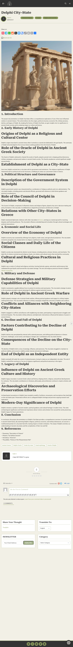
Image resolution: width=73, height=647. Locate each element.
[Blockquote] (25, 495)
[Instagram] (32, 644)
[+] (35, 495)
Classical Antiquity (27, 18)
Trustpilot (5, 527)
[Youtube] (36, 644)
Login (69, 3)
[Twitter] (40, 644)
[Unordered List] (23, 495)
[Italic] (13, 495)
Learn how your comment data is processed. (38, 499)
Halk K (9, 18)
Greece (41, 220)
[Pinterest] (28, 644)
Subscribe (28, 543)
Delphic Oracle (17, 445)
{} (33, 495)
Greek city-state (28, 445)
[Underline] (16, 495)
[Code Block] (28, 495)
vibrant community (6, 270)
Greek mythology (40, 445)
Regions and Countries (50, 18)
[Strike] (18, 495)
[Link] (30, 495)
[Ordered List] (20, 495)
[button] (6, 38)
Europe (38, 18)
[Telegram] (44, 644)
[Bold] (11, 495)
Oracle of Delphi (52, 445)
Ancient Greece (6, 445)
